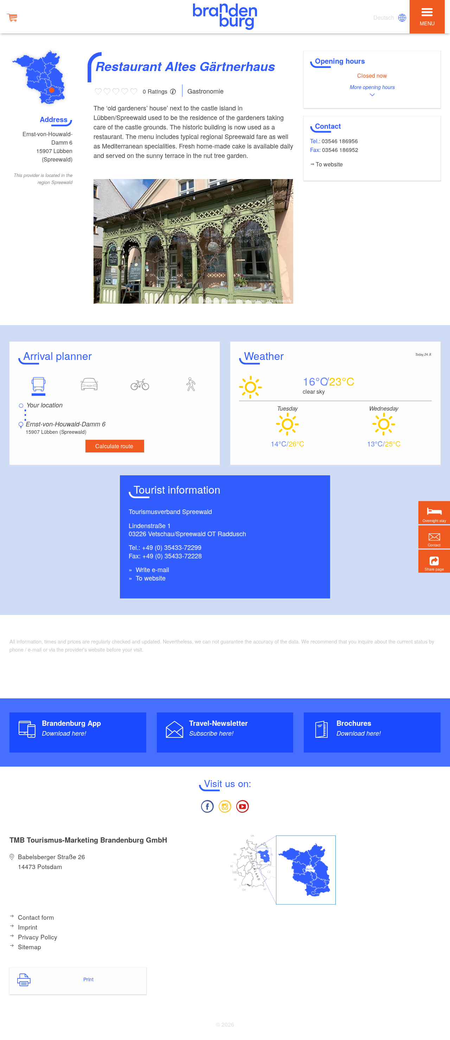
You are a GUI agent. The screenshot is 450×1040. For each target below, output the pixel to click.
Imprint (27, 926)
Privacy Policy (37, 936)
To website (150, 577)
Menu (427, 23)
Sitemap (29, 946)
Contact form (36, 917)
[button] (434, 561)
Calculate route (114, 446)
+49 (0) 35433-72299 (171, 547)
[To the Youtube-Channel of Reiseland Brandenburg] (242, 805)
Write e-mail (151, 569)
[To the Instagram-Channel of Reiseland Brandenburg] (225, 805)
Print (88, 979)
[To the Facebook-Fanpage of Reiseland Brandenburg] (207, 805)
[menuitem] (384, 17)
